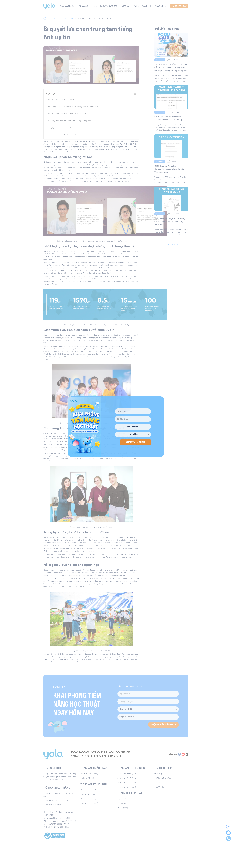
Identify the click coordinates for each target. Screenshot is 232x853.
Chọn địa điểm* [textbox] (132, 434)
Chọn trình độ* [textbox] (132, 427)
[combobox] (133, 427)
